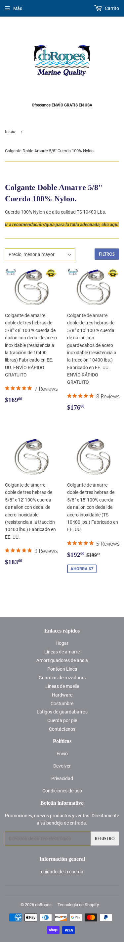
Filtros (107, 254)
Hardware (62, 695)
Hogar (62, 643)
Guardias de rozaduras (62, 677)
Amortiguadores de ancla (62, 660)
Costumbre (62, 703)
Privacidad (62, 778)
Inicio (10, 131)
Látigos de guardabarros (62, 711)
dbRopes (43, 904)
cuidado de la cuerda (62, 871)
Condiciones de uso (62, 790)
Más (17, 8)
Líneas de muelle (62, 686)
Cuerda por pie (62, 720)
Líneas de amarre (62, 651)
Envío (62, 753)
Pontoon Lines (62, 669)
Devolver (62, 766)
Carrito (111, 8)
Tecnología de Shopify (78, 904)
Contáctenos (62, 729)
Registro (105, 838)
